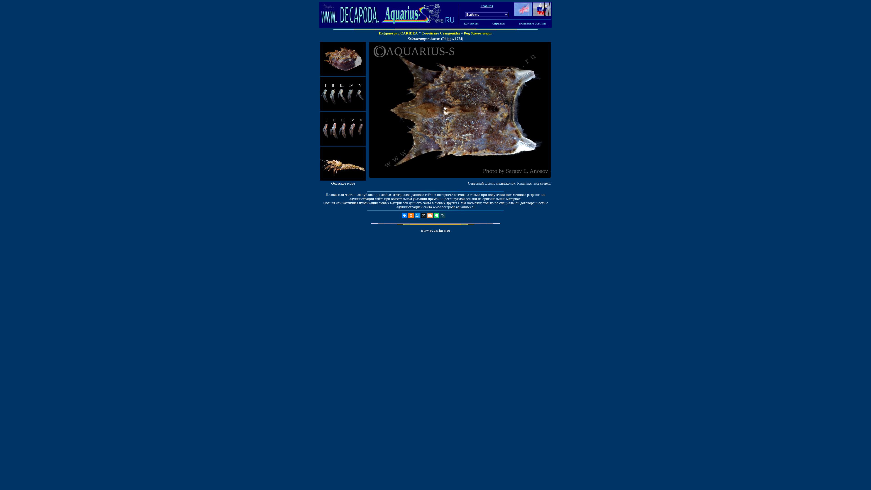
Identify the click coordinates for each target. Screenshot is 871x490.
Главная (487, 6)
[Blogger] (430, 215)
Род (478, 33)
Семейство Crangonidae (440, 33)
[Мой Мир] (417, 215)
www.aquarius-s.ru (435, 230)
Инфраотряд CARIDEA (398, 33)
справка (498, 23)
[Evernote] (436, 215)
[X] (423, 215)
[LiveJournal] (442, 215)
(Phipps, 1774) (435, 39)
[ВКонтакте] (404, 215)
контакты (471, 23)
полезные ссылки (532, 23)
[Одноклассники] (411, 215)
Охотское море (343, 183)
